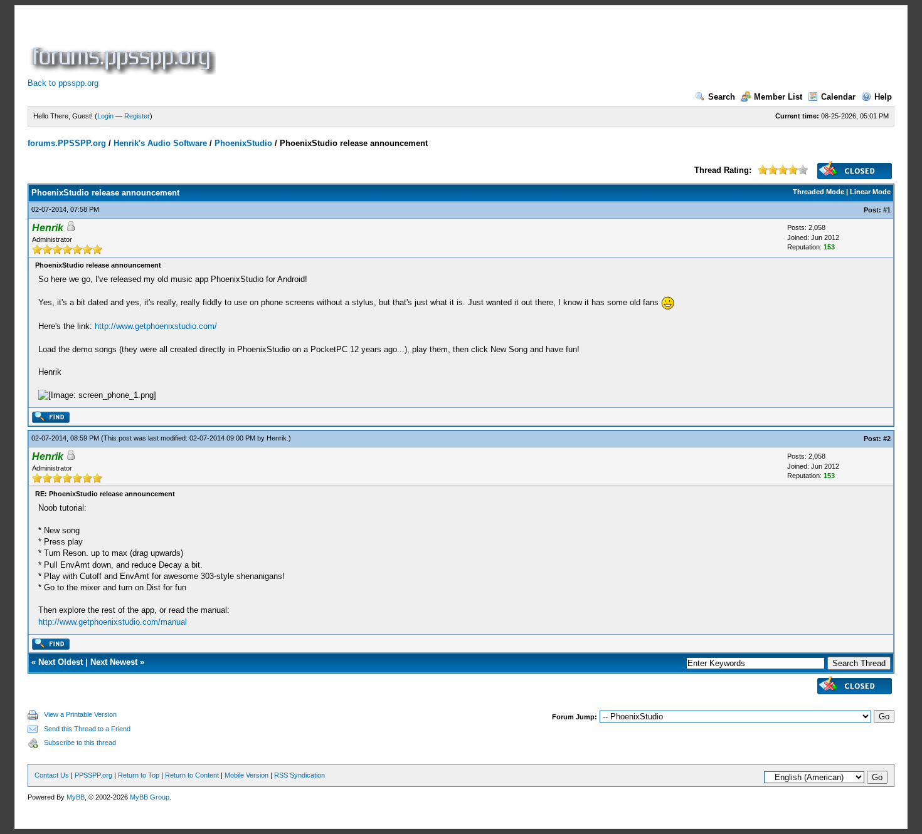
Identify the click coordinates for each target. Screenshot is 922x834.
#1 (887, 210)
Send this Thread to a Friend (87, 728)
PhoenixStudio (243, 143)
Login (105, 116)
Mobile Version (246, 775)
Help (883, 97)
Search (721, 97)
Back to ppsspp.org (63, 83)
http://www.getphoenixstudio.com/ (156, 326)
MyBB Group (149, 797)
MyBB (75, 797)
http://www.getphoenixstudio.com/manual (112, 622)
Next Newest (113, 662)
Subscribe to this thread (80, 742)
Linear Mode (870, 191)
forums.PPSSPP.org (67, 143)
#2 (887, 438)
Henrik (277, 438)
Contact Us (51, 775)
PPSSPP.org (93, 775)
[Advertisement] (446, 46)
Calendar (838, 97)
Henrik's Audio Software (160, 143)
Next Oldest (60, 662)
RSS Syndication (299, 775)
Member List (778, 97)
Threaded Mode (818, 191)
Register (137, 116)
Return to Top (138, 775)
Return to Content (192, 775)
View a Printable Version (80, 714)
